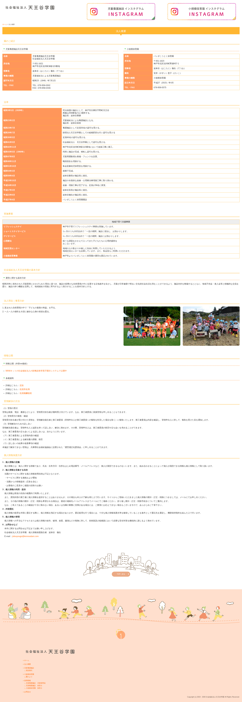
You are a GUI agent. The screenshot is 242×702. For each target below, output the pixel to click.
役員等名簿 (25, 389)
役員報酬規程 (26, 393)
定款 (22, 385)
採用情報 (27, 680)
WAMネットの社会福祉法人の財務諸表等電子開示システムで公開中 (36, 371)
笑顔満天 (29, 670)
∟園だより (28, 677)
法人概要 (27, 664)
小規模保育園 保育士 (34, 688)
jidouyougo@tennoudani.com (25, 536)
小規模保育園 (29, 674)
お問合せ (27, 692)
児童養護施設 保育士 (34, 686)
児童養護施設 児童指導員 (36, 683)
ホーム (26, 660)
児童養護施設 (29, 668)
